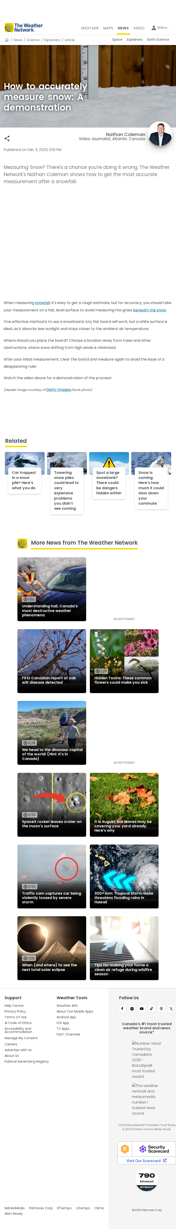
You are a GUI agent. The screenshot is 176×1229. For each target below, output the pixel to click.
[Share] (7, 138)
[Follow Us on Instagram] (132, 1009)
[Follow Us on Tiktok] (152, 1009)
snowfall (42, 302)
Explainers (52, 40)
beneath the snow (149, 310)
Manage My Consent (21, 1038)
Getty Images (58, 389)
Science (33, 40)
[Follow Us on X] (171, 1009)
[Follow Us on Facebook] (122, 1009)
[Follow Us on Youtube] (142, 1009)
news (18, 40)
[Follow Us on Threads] (161, 1009)
